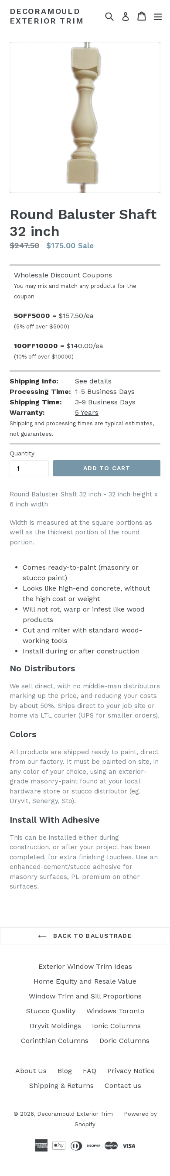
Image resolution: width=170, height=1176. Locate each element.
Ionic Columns (116, 1026)
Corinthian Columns (54, 1040)
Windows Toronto (115, 1011)
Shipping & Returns (61, 1085)
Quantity (22, 453)
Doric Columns (124, 1040)
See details (93, 381)
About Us (31, 1071)
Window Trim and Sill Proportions (85, 996)
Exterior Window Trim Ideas (85, 966)
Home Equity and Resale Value (85, 981)
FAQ (89, 1071)
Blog (65, 1071)
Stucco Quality (50, 1011)
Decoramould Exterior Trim (47, 16)
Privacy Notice (131, 1071)
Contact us (123, 1085)
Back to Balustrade (91, 935)
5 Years (87, 412)
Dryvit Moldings (55, 1026)
